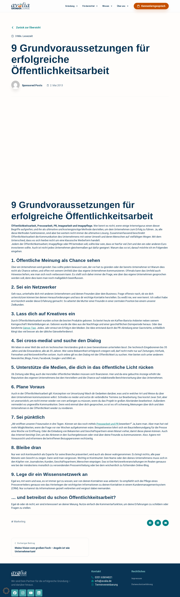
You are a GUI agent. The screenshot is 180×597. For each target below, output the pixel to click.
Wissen (105, 6)
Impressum (136, 578)
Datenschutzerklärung (142, 584)
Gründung (70, 6)
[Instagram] (22, 592)
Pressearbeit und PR (107, 423)
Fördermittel (88, 6)
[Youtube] (30, 592)
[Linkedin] (38, 592)
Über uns (121, 6)
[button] (150, 523)
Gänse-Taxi (29, 327)
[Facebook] (14, 592)
